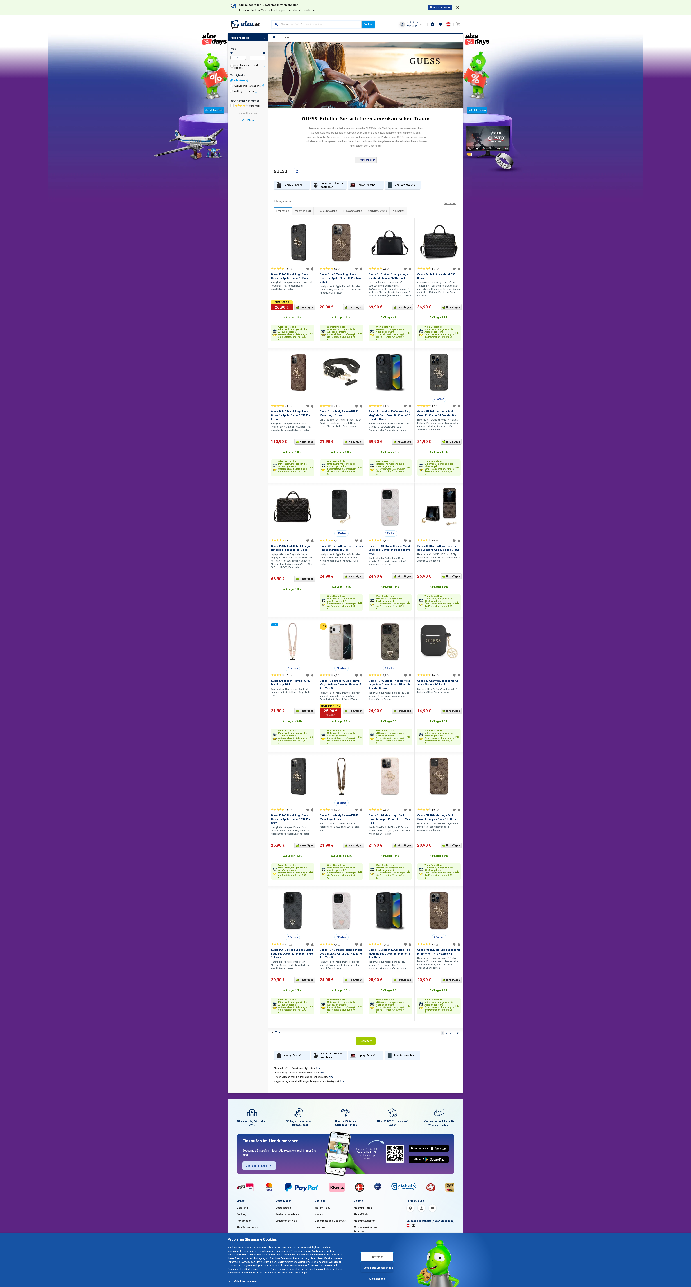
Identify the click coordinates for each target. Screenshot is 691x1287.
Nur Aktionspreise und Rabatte (246, 66)
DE (413, 1225)
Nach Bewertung (377, 210)
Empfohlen (282, 210)
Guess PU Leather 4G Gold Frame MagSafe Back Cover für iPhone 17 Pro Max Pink (340, 684)
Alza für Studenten (364, 1220)
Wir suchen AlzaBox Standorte (365, 1229)
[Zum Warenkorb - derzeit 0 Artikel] (458, 24)
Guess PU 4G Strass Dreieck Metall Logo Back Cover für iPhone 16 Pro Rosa (389, 550)
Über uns (320, 1227)
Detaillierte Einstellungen (378, 1267)
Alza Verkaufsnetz (247, 1227)
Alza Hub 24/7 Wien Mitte (251, 1233)
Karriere (320, 1233)
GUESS (285, 37)
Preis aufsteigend (327, 210)
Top (277, 1032)
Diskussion (450, 203)
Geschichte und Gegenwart (330, 1220)
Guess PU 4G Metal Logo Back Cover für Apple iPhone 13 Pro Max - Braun (341, 278)
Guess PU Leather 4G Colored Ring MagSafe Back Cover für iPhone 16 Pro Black (389, 953)
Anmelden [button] (412, 25)
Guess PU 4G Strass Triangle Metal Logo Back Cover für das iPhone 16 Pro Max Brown (390, 684)
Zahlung (241, 1214)
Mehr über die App (256, 1165)
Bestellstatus (283, 1207)
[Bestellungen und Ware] (432, 24)
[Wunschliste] (440, 24)
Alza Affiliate (361, 1214)
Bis (264, 53)
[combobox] (317, 24)
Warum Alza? (322, 1207)
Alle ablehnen (377, 1278)
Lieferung (242, 1207)
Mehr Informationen (245, 1281)
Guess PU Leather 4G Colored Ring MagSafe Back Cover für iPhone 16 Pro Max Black (389, 415)
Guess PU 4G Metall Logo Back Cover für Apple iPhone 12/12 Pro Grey (291, 819)
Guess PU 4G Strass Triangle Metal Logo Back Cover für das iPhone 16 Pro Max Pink (341, 953)
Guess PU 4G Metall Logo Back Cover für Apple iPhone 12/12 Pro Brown (291, 415)
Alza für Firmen (363, 1207)
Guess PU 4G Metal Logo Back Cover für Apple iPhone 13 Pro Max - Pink (390, 819)
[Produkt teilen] (297, 171)
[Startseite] (274, 37)
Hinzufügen (306, 307)
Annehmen (377, 1256)
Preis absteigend (352, 210)
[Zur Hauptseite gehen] (245, 24)
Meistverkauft (303, 210)
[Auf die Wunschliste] (308, 269)
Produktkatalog (239, 37)
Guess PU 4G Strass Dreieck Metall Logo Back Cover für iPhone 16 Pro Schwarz (292, 953)
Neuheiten (399, 210)
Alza (317, 1068)
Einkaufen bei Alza (286, 1220)
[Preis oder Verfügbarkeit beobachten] (312, 269)
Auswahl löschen (248, 113)
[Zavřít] (457, 7)
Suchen (368, 24)
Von (231, 53)
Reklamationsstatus (287, 1214)
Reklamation (244, 1220)
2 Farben (439, 398)
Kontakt (319, 1214)
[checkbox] (247, 67)
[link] (248, 120)
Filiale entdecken (440, 7)
